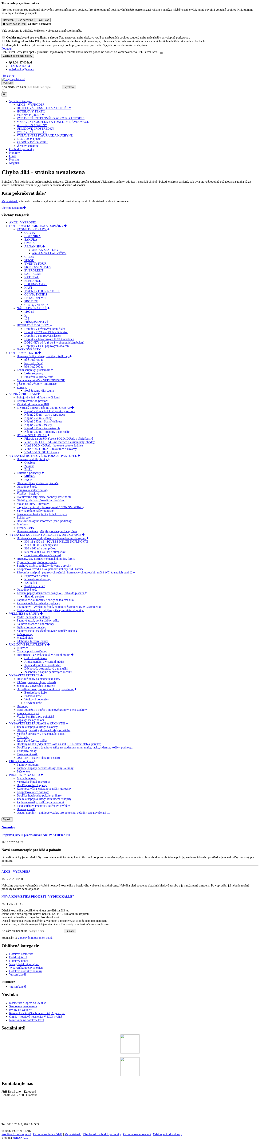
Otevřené (29, 462)
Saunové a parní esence (23, 1006)
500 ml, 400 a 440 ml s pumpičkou (45, 551)
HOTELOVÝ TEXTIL (31, 111)
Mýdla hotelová (26, 778)
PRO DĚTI (31, 301)
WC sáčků (30, 582)
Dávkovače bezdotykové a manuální (46, 668)
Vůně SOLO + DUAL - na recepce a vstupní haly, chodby (59, 442)
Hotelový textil (26, 809)
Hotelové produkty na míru (25, 971)
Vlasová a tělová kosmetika (33, 781)
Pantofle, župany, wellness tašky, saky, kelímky (45, 768)
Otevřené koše (33, 702)
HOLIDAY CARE (35, 284)
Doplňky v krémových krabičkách (44, 328)
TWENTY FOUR (35, 263)
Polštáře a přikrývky (29, 473)
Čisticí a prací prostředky (32, 651)
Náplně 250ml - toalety (38, 424)
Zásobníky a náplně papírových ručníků (48, 672)
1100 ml (29, 311)
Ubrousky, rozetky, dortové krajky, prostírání (43, 730)
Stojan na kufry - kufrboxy (33, 503)
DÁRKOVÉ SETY (29, 349)
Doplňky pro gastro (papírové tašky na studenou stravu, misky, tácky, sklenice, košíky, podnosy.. (75, 747)
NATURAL (31, 277)
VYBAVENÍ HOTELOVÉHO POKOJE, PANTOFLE (51, 118)
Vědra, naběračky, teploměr (33, 617)
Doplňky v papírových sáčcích (42, 335)
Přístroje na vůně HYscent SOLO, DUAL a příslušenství (58, 438)
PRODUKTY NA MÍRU (32, 142)
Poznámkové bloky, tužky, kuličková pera (42, 514)
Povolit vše (43, 19)
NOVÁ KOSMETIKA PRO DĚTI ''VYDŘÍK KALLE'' (38, 896)
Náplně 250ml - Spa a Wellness (43, 421)
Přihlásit (69, 931)
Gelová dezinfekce (35, 658)
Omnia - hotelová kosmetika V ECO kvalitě (36, 1016)
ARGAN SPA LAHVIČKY (49, 253)
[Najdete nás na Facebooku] (130, 1052)
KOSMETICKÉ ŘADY (32, 229)
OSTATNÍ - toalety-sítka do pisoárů (38, 757)
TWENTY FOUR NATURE (42, 291)
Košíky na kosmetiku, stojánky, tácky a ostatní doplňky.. (50, 610)
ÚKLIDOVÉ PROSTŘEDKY (35, 128)
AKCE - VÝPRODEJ (30, 104)
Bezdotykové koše (35, 692)
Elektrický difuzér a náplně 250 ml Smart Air (44, 407)
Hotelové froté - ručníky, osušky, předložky (43, 356)
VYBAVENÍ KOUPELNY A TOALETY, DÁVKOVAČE (53, 121)
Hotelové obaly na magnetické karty (38, 678)
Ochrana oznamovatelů (137, 1134)
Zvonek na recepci (28, 713)
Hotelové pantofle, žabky (32, 459)
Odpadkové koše (27, 486)
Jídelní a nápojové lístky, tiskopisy (37, 726)
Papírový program (27, 764)
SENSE (29, 260)
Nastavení (8, 19)
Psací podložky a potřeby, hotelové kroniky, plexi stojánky (52, 709)
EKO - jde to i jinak (29, 139)
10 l (26, 318)
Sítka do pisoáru (34, 596)
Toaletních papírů (34, 586)
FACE (28, 479)
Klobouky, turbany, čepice (32, 641)
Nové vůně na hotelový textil (26, 1020)
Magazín (14, 163)
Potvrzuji (7, 48)
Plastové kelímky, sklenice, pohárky (38, 603)
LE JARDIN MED (36, 298)
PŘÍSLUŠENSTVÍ (36, 322)
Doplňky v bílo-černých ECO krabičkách (49, 339)
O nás (12, 156)
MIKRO (29, 476)
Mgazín (7, 819)
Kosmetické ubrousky (37, 579)
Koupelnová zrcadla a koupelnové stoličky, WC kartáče (50, 569)
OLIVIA (29, 232)
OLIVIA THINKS (35, 294)
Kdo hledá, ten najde (14, 86)
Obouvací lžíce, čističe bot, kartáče (37, 483)
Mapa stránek (10, 201)
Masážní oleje (25, 637)
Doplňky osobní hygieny (32, 785)
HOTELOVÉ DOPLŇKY (33, 325)
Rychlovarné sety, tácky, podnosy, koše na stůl (44, 497)
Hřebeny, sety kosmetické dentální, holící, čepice (46, 558)
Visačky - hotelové (28, 493)
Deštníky (22, 706)
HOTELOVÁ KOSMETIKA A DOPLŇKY (44, 108)
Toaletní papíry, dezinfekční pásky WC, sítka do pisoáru (51, 593)
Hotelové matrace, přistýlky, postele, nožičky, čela (47, 531)
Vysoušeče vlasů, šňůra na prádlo (37, 562)
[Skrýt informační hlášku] (161, 53)
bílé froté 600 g (33, 366)
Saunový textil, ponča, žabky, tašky (38, 620)
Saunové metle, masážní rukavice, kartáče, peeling (47, 630)
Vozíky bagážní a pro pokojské (35, 716)
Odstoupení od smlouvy (167, 1134)
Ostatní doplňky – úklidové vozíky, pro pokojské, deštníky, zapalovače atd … (63, 812)
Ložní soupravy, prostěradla (34, 370)
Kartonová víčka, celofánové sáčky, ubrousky (44, 788)
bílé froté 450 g (33, 359)
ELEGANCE (32, 280)
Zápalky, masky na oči (30, 720)
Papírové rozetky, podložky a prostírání (40, 802)
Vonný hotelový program (24, 964)
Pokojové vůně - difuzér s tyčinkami (38, 397)
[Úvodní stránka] (13, 79)
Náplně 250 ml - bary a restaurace (44, 414)
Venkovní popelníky (36, 699)
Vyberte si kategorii (20, 101)
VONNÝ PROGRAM (30, 114)
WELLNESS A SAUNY (32, 125)
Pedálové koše (33, 696)
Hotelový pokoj (18, 960)
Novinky (14, 152)
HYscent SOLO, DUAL (32, 435)
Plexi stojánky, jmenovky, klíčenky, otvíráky (43, 805)
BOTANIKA (32, 236)
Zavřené (29, 466)
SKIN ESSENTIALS (37, 267)
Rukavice (22, 648)
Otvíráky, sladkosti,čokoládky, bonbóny (41, 500)
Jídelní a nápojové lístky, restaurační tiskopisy (44, 799)
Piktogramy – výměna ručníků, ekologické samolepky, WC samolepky (59, 606)
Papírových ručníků (36, 575)
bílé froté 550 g (33, 363)
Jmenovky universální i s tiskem (36, 685)
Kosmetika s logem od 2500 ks (27, 1002)
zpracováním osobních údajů (35, 937)
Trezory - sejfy (25, 527)
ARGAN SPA (33, 246)
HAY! (28, 287)
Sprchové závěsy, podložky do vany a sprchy (44, 565)
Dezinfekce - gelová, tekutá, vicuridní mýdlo (44, 654)
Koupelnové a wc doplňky (33, 792)
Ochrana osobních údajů (47, 1134)
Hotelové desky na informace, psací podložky (44, 521)
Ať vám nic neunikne (15, 930)
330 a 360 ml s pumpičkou (40, 548)
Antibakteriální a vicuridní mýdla (44, 661)
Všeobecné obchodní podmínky (102, 1134)
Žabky (28, 469)
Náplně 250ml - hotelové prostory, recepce (49, 411)
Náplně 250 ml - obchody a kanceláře (46, 431)
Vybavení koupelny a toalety (26, 967)
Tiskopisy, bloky (27, 750)
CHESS (29, 256)
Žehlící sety (24, 517)
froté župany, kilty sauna (39, 390)
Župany (22, 387)
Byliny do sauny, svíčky (31, 627)
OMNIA (29, 243)
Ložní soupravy (33, 373)
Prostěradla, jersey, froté (38, 376)
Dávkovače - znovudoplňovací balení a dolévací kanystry (51, 538)
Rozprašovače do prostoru (32, 400)
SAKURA (30, 239)
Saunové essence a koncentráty (35, 624)
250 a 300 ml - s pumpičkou (41, 545)
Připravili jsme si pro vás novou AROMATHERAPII (36, 835)
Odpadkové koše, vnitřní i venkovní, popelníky (45, 689)
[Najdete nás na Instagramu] (130, 1075)
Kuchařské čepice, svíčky (32, 740)
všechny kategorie (27, 145)
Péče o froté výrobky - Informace (37, 383)
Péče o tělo (23, 771)
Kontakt (14, 159)
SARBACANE (33, 273)
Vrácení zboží (17, 974)
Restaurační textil (27, 754)
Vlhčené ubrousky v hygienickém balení (41, 733)
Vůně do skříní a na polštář (33, 404)
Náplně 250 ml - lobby (38, 418)
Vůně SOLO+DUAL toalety (41, 452)
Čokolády (23, 737)
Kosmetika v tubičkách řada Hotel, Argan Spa (36, 1013)
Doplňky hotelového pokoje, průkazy (39, 795)
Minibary (22, 524)
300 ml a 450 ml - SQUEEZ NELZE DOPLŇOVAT (56, 541)
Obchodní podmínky (21, 149)
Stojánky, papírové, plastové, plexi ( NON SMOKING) (50, 507)
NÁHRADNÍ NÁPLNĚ (32, 308)
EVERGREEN (33, 270)
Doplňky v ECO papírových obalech (46, 346)
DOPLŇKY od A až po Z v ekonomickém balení (54, 342)
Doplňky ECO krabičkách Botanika (46, 332)
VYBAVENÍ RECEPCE (32, 132)
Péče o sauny (25, 634)
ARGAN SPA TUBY (45, 249)
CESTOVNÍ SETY (36, 304)
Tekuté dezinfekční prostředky (42, 665)
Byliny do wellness (20, 1009)
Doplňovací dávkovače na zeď (42, 555)
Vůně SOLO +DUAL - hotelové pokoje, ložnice (53, 445)
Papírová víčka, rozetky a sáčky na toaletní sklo (45, 599)
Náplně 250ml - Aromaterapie (42, 428)
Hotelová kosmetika (21, 954)
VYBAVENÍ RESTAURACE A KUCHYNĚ (45, 135)
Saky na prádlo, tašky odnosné (35, 510)
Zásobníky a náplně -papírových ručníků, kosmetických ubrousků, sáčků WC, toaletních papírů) (75, 572)
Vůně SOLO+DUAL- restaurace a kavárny (50, 448)
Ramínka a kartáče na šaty (32, 490)
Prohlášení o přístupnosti (16, 1134)
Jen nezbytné (25, 19)
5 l (25, 315)
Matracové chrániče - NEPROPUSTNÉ (41, 380)
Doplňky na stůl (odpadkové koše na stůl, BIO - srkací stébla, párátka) (59, 744)
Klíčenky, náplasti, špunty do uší (36, 682)
